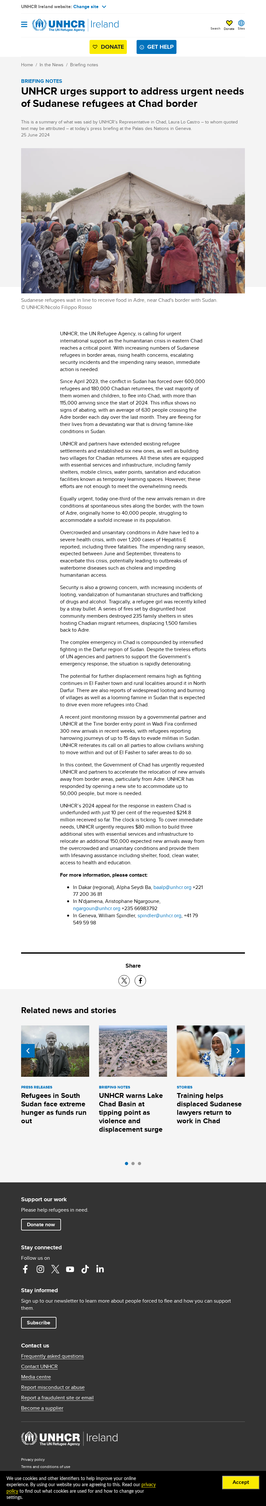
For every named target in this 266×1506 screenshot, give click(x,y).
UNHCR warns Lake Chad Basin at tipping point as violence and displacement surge (131, 1112)
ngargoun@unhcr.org (96, 908)
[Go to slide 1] (128, 1165)
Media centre (36, 1377)
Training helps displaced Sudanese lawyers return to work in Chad (209, 1108)
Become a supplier (42, 1408)
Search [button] (216, 28)
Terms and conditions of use (45, 1466)
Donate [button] (229, 28)
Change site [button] (86, 6)
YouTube (70, 1269)
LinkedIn (100, 1269)
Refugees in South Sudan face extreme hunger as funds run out (54, 1108)
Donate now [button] (41, 1224)
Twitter (55, 1269)
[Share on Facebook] (140, 980)
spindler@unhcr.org (159, 915)
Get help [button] (160, 47)
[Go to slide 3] (141, 1165)
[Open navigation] (24, 25)
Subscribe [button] (38, 1322)
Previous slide (28, 1051)
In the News (52, 64)
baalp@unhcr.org (172, 887)
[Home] (54, 25)
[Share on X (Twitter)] (124, 980)
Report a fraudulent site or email (57, 1397)
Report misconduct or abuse (53, 1387)
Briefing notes (84, 64)
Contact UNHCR (39, 1366)
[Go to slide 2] (134, 1165)
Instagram (40, 1269)
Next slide (238, 1051)
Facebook (25, 1269)
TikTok (85, 1269)
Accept (241, 1482)
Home (27, 64)
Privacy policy (33, 1459)
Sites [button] (241, 28)
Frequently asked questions (52, 1356)
